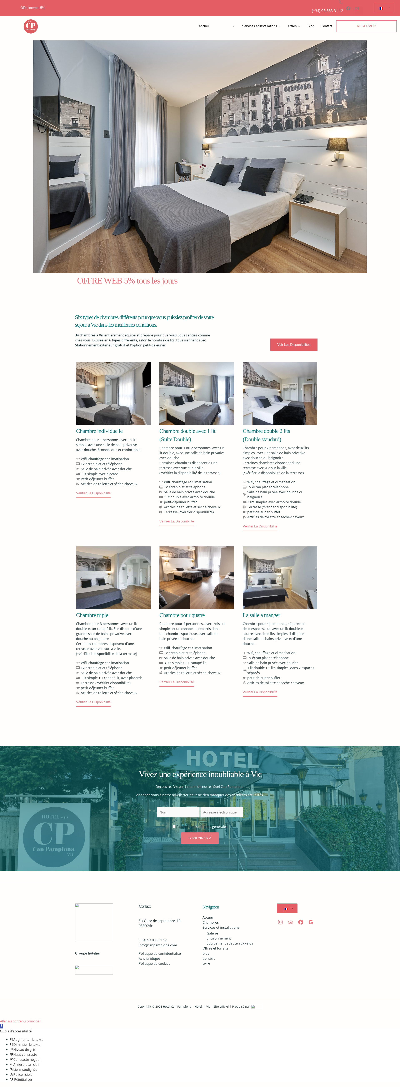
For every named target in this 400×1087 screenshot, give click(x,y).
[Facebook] (300, 922)
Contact (326, 26)
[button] (80, 394)
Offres (292, 26)
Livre (206, 963)
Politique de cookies (154, 963)
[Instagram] (280, 922)
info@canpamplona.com (158, 945)
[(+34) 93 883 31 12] (341, 2)
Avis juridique (149, 958)
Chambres (223, 26)
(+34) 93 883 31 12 (327, 10)
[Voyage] (290, 922)
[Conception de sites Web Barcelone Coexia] (256, 1006)
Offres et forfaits (215, 948)
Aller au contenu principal (20, 1021)
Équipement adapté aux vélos (230, 943)
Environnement (219, 938)
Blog (311, 26)
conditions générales (211, 826)
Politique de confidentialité (160, 953)
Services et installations (259, 26)
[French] (383, 8)
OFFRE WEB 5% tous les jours (127, 280)
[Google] (311, 922)
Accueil (204, 26)
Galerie (212, 933)
